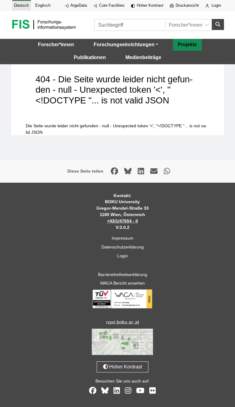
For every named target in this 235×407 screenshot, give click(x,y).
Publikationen (90, 57)
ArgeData (78, 5)
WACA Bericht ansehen (122, 283)
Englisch (42, 5)
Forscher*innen (56, 44)
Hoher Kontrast (149, 5)
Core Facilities (111, 5)
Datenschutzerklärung (122, 247)
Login (215, 5)
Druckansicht (186, 5)
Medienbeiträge (143, 57)
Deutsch (21, 5)
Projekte (187, 44)
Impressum (122, 238)
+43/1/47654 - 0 (122, 220)
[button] (126, 44)
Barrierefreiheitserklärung (122, 274)
